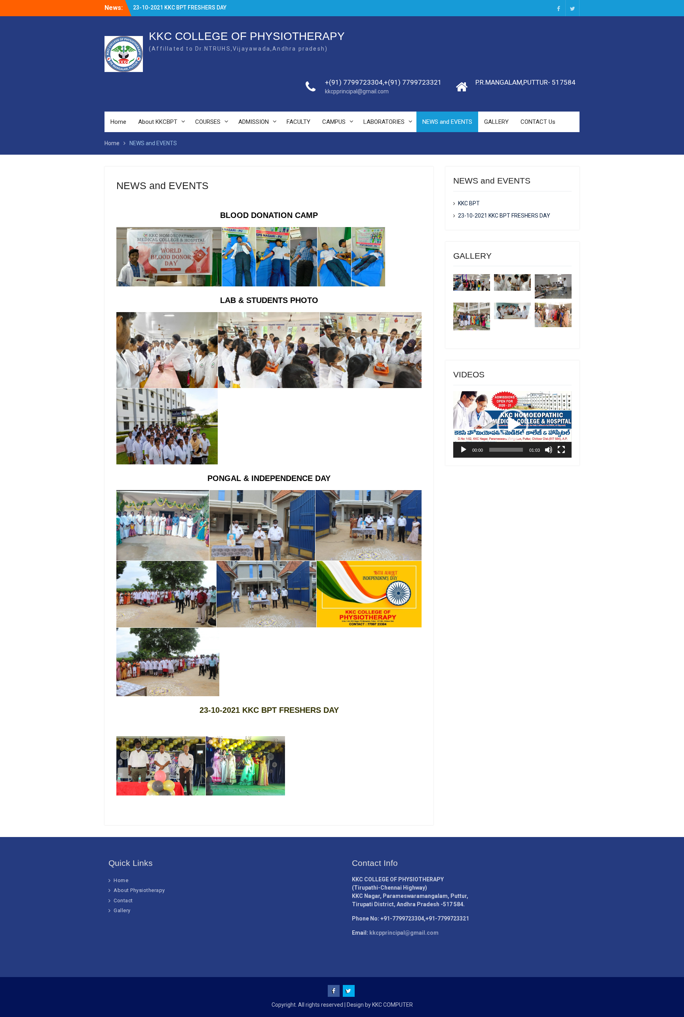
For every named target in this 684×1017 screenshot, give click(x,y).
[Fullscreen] (561, 450)
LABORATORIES (384, 121)
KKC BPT (469, 203)
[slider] (506, 450)
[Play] (463, 450)
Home (118, 121)
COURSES (207, 121)
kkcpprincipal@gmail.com (357, 91)
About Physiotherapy (139, 890)
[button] (512, 424)
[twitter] (572, 8)
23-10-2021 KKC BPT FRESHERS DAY (179, 7)
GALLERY (496, 121)
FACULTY (298, 121)
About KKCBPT (157, 121)
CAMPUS (334, 121)
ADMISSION (253, 121)
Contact (123, 900)
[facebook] (558, 8)
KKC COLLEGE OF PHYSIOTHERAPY (247, 36)
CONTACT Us (538, 121)
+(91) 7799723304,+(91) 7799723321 (383, 82)
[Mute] (549, 450)
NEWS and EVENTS (447, 121)
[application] (512, 424)
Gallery (122, 910)
